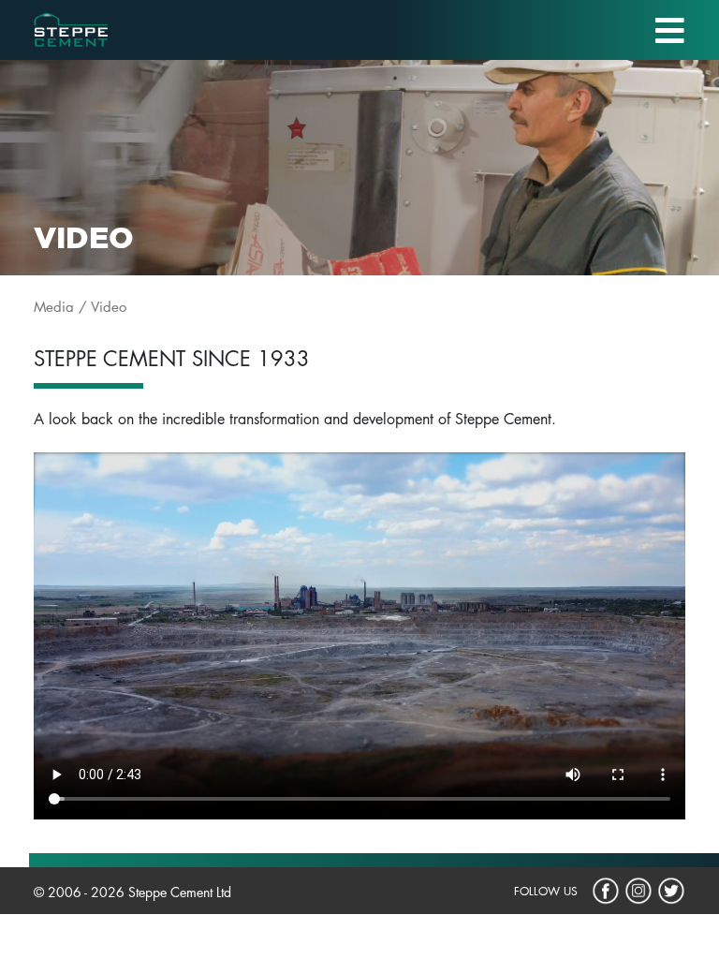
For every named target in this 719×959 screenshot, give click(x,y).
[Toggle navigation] (669, 30)
